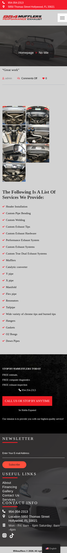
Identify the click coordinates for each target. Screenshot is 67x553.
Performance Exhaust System (22, 240)
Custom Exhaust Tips (18, 226)
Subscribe (14, 464)
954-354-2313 (16, 2)
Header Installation (16, 206)
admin (8, 78)
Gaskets (10, 327)
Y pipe (9, 273)
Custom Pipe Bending (18, 213)
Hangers (10, 320)
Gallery (7, 491)
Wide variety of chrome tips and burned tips (31, 314)
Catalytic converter (16, 267)
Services (8, 499)
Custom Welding (15, 220)
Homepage (26, 52)
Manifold (11, 287)
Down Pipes (13, 340)
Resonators (12, 300)
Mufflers (11, 260)
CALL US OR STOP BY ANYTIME (27, 401)
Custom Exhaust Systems (20, 246)
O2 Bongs (11, 334)
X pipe (10, 280)
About (6, 482)
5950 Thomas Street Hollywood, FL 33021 (31, 6)
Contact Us (10, 495)
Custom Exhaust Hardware (21, 233)
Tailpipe (10, 307)
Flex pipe (11, 293)
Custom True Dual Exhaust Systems (26, 253)
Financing (9, 487)
